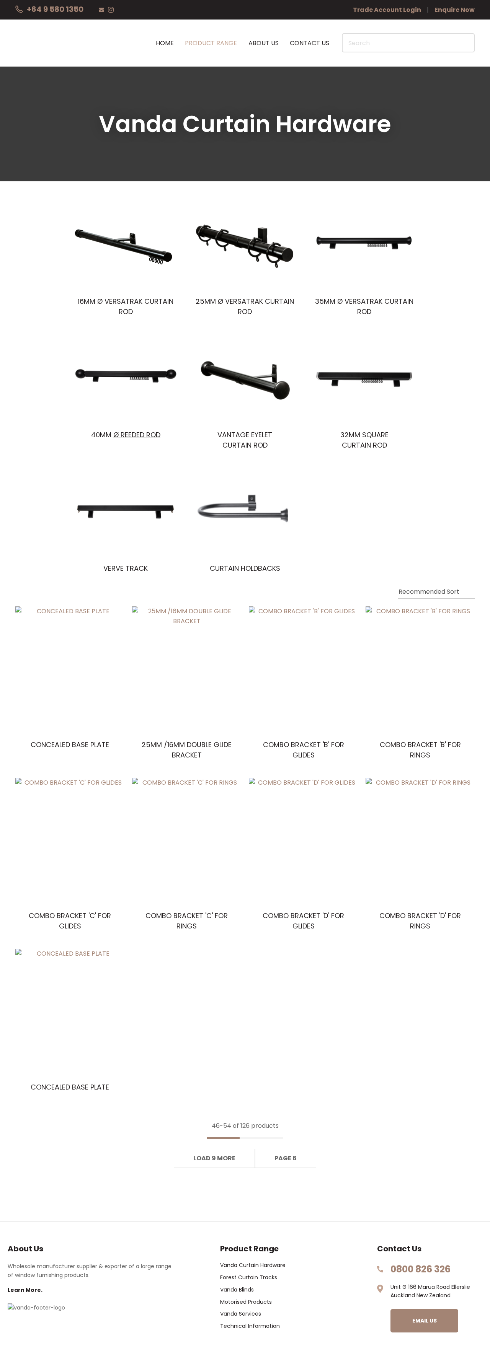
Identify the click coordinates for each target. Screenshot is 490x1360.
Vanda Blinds (237, 1290)
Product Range (211, 43)
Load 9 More (214, 1158)
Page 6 (285, 1158)
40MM (125, 435)
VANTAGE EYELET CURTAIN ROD (244, 440)
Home (165, 43)
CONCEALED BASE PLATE (70, 744)
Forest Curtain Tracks (248, 1277)
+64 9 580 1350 (55, 9)
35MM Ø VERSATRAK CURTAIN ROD (364, 306)
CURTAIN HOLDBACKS (245, 568)
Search (465, 42)
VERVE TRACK (125, 568)
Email (101, 10)
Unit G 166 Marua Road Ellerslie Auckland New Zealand (430, 1291)
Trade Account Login (387, 9)
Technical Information (250, 1326)
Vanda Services (240, 1314)
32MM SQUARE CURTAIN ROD (364, 440)
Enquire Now (454, 9)
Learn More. (25, 1290)
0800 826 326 (420, 1269)
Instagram (111, 10)
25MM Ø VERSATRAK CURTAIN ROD (245, 306)
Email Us (424, 1320)
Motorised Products (246, 1302)
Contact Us (309, 43)
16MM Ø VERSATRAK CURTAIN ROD (125, 306)
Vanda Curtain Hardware (253, 1265)
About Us (263, 43)
